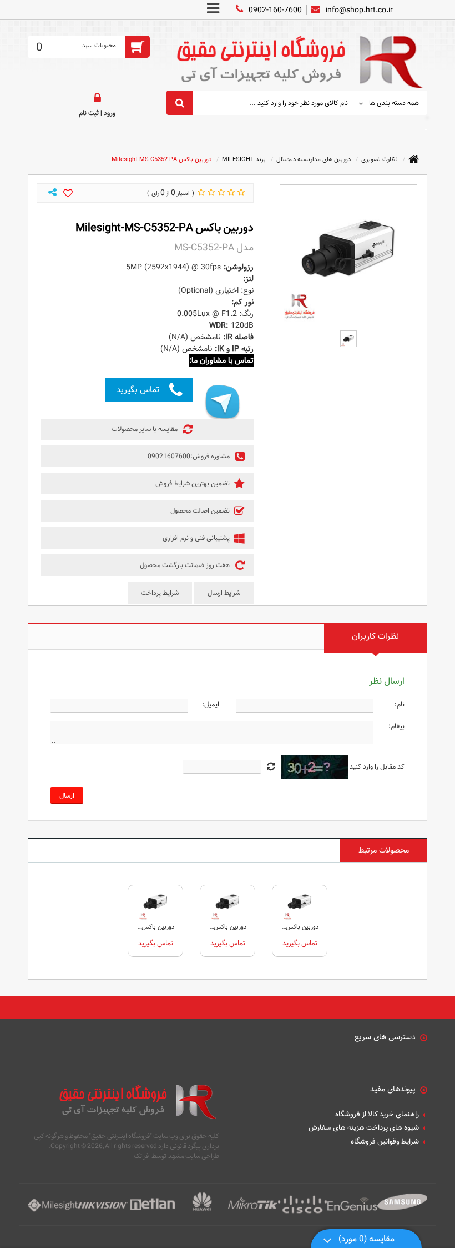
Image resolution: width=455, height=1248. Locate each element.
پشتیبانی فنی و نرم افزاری (197, 537)
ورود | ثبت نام (97, 112)
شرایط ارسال (224, 592)
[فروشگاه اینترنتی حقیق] (296, 55)
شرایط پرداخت (160, 592)
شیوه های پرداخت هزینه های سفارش (364, 1128)
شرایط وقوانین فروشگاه (385, 1141)
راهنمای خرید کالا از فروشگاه (377, 1114)
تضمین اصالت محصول (200, 510)
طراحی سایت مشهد (193, 1155)
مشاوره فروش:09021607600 (189, 456)
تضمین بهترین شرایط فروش (193, 483)
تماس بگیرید (138, 390)
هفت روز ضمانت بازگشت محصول (185, 564)
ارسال (66, 795)
